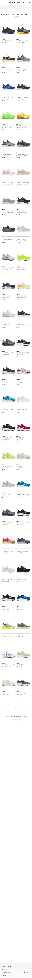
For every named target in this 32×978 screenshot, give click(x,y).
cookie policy (26, 972)
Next (16, 708)
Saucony (15, 11)
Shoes (10, 11)
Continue (4, 975)
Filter (16, 6)
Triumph (21, 11)
